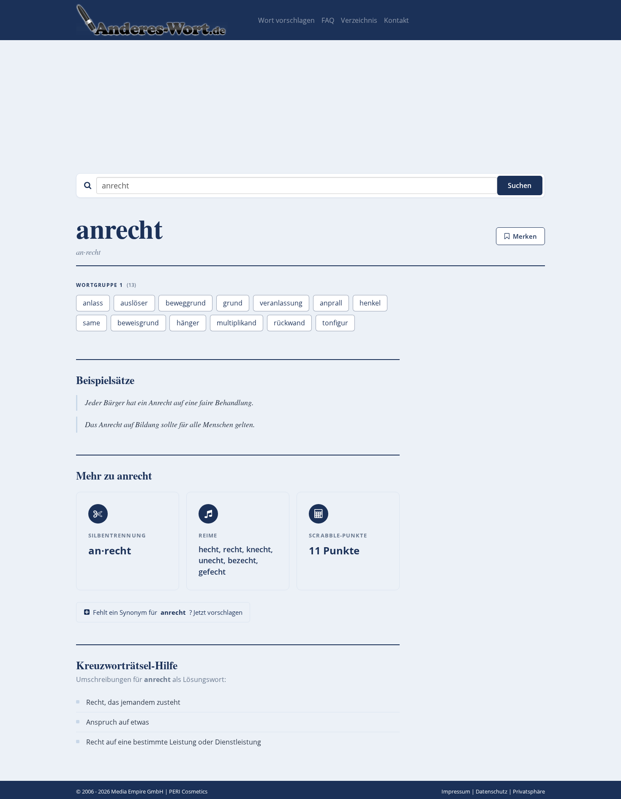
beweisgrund (138, 322)
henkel (370, 303)
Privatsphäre (529, 791)
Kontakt (396, 20)
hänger (188, 322)
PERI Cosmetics (188, 791)
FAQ (327, 20)
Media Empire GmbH (137, 791)
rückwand (289, 322)
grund (232, 303)
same (91, 322)
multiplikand (236, 322)
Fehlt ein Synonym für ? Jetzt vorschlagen (167, 612)
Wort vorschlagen (286, 20)
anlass (93, 303)
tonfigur (335, 322)
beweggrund (186, 303)
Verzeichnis (359, 20)
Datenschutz (491, 791)
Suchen (519, 185)
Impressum (455, 791)
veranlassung (281, 303)
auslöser (134, 303)
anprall (331, 303)
